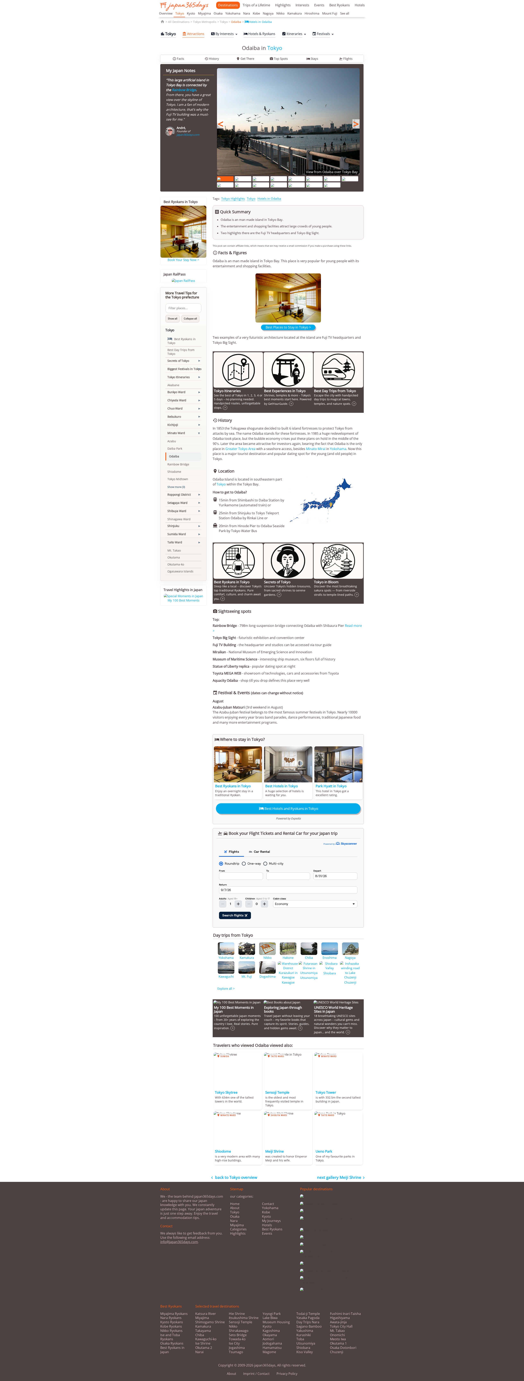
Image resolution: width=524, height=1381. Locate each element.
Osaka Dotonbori (343, 1348)
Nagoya (268, 13)
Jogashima (237, 1348)
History (211, 58)
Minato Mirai (315, 449)
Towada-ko (237, 1339)
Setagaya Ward (177, 503)
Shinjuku (173, 526)
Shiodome (174, 472)
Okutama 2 (203, 1348)
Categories (238, 1229)
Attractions (193, 34)
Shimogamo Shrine (210, 1322)
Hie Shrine (237, 1314)
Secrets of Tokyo (178, 361)
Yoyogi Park (272, 1314)
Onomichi (337, 1335)
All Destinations (179, 22)
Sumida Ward (176, 534)
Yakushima (304, 1331)
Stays (312, 58)
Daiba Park (174, 448)
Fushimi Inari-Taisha (345, 1314)
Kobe (256, 13)
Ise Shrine (202, 1343)
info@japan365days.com (179, 1242)
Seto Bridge (238, 1335)
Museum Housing (276, 1322)
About (234, 1208)
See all (344, 13)
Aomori (268, 1339)
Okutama (173, 557)
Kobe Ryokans (171, 1326)
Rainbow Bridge (184, 90)
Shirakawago (238, 1331)
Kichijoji (172, 425)
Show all (172, 318)
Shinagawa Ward (179, 519)
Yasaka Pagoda (308, 1318)
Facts (178, 58)
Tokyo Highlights (233, 198)
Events (319, 5)
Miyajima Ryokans (174, 1313)
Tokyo (179, 13)
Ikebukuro (174, 417)
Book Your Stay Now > (183, 260)
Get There (245, 58)
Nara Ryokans (171, 1318)
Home (234, 1204)
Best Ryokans (339, 5)
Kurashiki (303, 1335)
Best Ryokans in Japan (172, 1349)
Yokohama (232, 13)
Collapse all (190, 318)
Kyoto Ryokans (171, 1322)
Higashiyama (340, 1318)
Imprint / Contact (256, 1373)
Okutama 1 (338, 1343)
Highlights (283, 5)
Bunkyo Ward (176, 392)
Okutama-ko (175, 564)
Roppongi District (179, 494)
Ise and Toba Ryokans (170, 1337)
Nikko (280, 13)
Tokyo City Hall (341, 1326)
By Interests (222, 34)
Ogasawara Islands (180, 571)
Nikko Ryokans (171, 1330)
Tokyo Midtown (177, 479)
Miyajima (204, 13)
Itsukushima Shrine (244, 1318)
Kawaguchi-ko (206, 1339)
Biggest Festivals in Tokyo (184, 369)
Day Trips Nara (307, 1322)
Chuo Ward (175, 408)
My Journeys (271, 1221)
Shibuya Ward (176, 511)
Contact (268, 1204)
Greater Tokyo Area (240, 449)
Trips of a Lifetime (256, 5)
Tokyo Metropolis (204, 22)
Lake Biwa (270, 1318)
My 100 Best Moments (183, 600)
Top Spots (279, 58)
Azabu (171, 441)
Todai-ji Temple (308, 1314)
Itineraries (292, 34)
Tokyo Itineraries (178, 377)
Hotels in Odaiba (258, 22)
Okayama (270, 1335)
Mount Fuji (329, 13)
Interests (302, 5)
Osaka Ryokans (171, 1343)
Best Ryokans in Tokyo (181, 340)
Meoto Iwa (338, 1339)
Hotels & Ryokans (259, 34)
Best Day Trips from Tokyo (180, 352)
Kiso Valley (304, 1352)
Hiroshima (312, 13)
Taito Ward (174, 542)
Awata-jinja (338, 1322)
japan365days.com (188, 135)
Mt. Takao (174, 550)
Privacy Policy (287, 1373)
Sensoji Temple (240, 1322)
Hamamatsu (272, 1348)
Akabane (173, 385)
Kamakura (294, 13)
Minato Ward (176, 433)
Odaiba (236, 22)
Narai (199, 1352)
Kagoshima (271, 1331)
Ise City (234, 1343)
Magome (269, 1352)
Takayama (203, 1331)
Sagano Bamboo (309, 1326)
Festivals (321, 34)
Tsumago (236, 1352)
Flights (345, 58)
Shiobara (303, 1348)
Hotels (360, 5)
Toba (300, 1339)
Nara (246, 13)
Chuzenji (336, 1352)
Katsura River (205, 1314)
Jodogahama (272, 1343)
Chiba (199, 1335)
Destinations (228, 5)
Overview (166, 13)
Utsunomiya (305, 1343)
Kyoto (191, 13)
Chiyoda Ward (176, 400)
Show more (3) (176, 487)
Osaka (218, 13)
